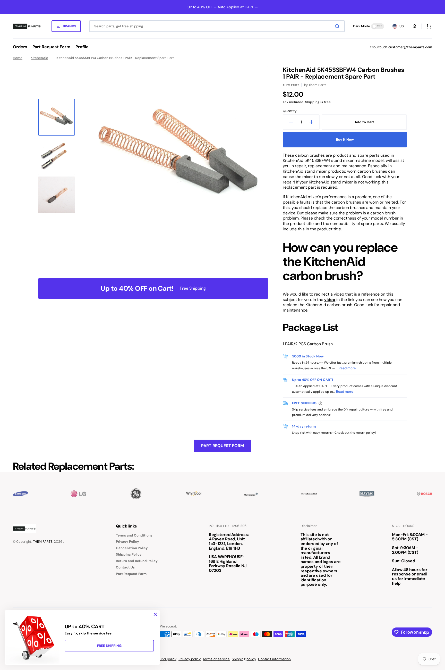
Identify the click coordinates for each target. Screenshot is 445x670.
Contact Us (125, 567)
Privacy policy (189, 659)
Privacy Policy (127, 541)
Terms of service (216, 659)
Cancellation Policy (132, 548)
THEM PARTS (43, 541)
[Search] (338, 26)
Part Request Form (222, 445)
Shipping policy (244, 659)
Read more (347, 368)
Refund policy (165, 659)
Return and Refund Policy (137, 561)
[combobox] (217, 26)
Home (17, 58)
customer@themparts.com (410, 47)
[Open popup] (320, 403)
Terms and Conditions (134, 535)
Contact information (274, 659)
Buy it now (345, 139)
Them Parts (291, 85)
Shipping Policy (129, 554)
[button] (414, 26)
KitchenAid (39, 58)
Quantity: (290, 111)
